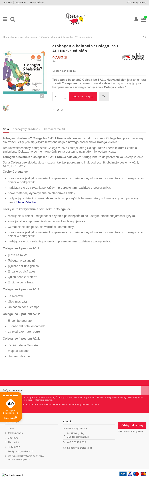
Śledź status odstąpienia (130, 431)
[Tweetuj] (58, 110)
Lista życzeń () (138, 2)
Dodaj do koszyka (83, 96)
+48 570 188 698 (76, 442)
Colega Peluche (25, 202)
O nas (11, 428)
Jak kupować (15, 433)
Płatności (13, 442)
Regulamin (21, 2)
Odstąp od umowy (132, 425)
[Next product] (145, 37)
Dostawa (7, 2)
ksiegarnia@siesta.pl (79, 447)
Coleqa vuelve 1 (135, 157)
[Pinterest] (62, 110)
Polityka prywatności (20, 451)
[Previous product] (143, 37)
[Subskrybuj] (145, 390)
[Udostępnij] (54, 110)
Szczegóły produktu (26, 129)
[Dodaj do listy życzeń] (104, 96)
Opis (6, 129)
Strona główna (37, 2)
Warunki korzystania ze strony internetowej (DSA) (26, 457)
